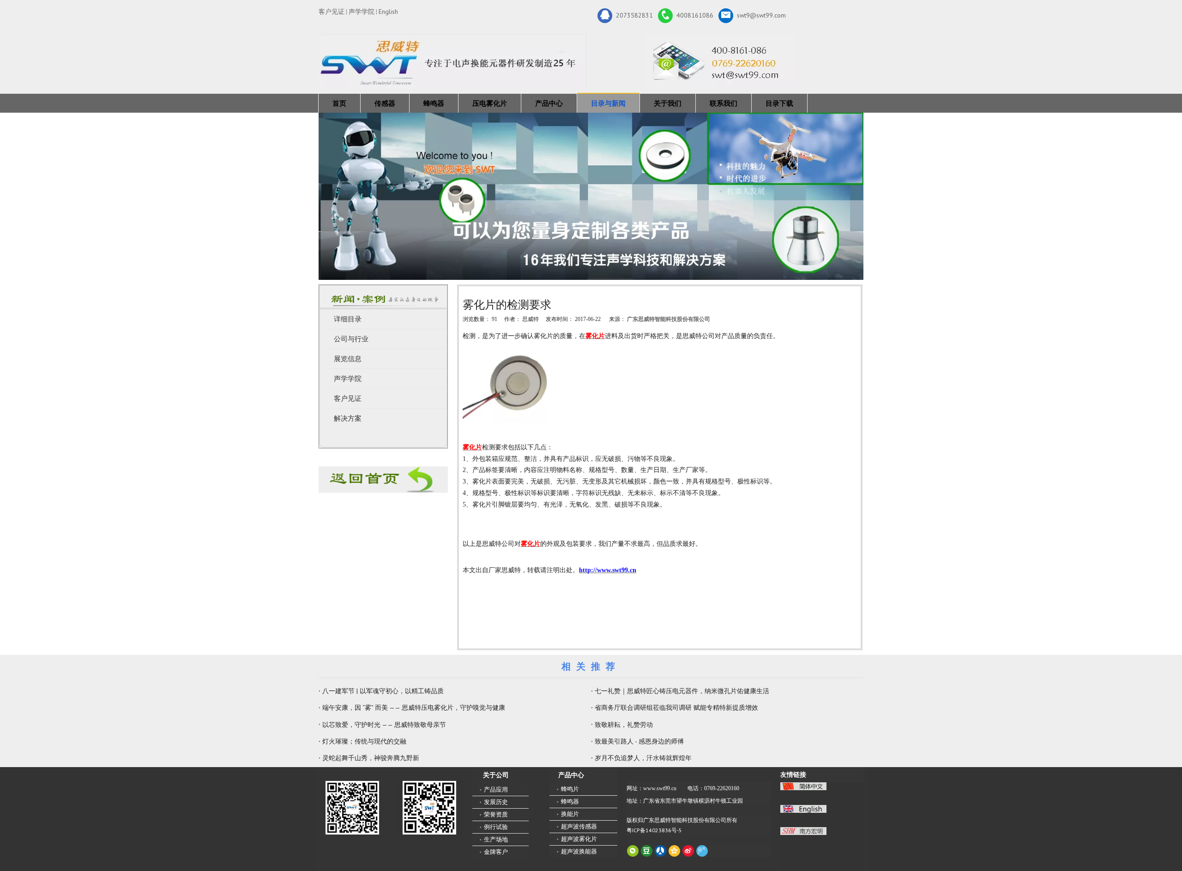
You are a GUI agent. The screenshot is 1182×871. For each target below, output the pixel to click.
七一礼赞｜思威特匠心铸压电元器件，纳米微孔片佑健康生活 (682, 691)
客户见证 (331, 11)
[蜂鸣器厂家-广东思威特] (383, 479)
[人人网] (660, 851)
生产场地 (496, 839)
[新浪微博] (688, 851)
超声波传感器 (579, 826)
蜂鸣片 (570, 789)
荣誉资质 (496, 814)
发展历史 (496, 801)
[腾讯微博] (702, 851)
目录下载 (779, 103)
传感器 (384, 103)
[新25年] (452, 61)
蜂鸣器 (433, 103)
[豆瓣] (646, 851)
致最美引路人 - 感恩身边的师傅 (639, 741)
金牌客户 (496, 851)
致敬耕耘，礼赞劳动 (624, 724)
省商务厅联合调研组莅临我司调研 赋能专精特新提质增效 (676, 707)
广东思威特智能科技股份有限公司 (668, 319)
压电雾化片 (489, 103)
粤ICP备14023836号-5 (654, 830)
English (388, 11)
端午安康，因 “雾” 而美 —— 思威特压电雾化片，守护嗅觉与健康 (413, 707)
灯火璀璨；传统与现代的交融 (364, 741)
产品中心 (549, 103)
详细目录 (348, 319)
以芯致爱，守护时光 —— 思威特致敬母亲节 (384, 724)
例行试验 (496, 826)
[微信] (633, 851)
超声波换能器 (579, 851)
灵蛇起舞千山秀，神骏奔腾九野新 (370, 758)
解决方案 (348, 418)
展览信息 (348, 359)
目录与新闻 (608, 103)
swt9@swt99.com (761, 15)
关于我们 (667, 103)
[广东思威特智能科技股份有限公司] (719, 61)
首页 (339, 103)
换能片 (570, 814)
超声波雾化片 (579, 838)
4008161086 (694, 15)
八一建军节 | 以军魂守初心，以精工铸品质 (383, 691)
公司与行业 (351, 339)
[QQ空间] (674, 851)
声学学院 (361, 11)
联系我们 (723, 103)
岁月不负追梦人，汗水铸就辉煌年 (643, 758)
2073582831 (634, 15)
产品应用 (496, 789)
